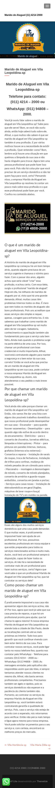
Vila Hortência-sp (15, 745)
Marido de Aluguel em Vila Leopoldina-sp (24, 71)
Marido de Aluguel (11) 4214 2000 (23, 15)
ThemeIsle (42, 781)
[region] (27, 39)
